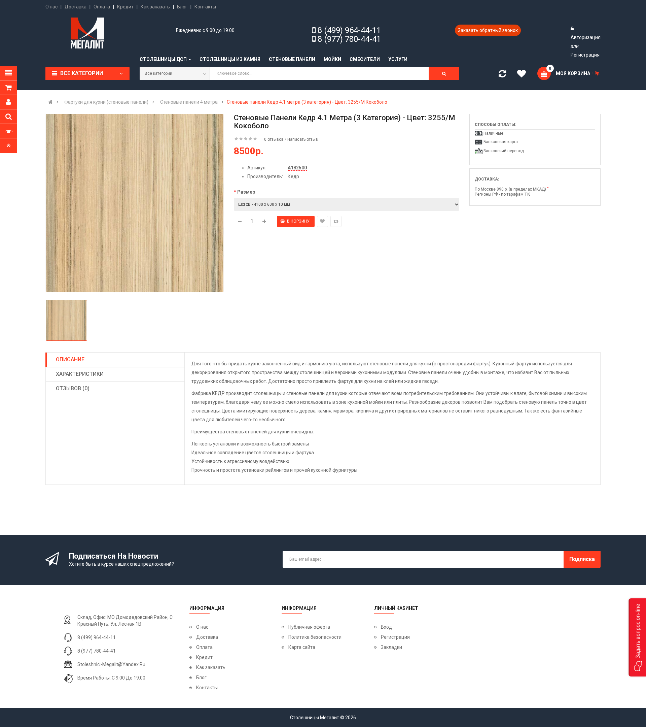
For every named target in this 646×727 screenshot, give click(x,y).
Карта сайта (301, 647)
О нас (51, 6)
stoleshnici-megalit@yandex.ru (111, 664)
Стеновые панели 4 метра (189, 102)
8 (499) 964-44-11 (349, 30)
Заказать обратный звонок (488, 30)
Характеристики (80, 374)
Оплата (102, 6)
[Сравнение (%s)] (502, 75)
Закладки (391, 647)
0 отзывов (274, 139)
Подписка (582, 559)
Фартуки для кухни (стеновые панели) (106, 102)
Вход (386, 627)
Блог (182, 6)
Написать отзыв (302, 139)
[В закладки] (322, 221)
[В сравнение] (336, 221)
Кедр (293, 176)
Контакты (205, 6)
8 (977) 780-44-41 (349, 39)
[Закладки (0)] (524, 74)
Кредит (125, 6)
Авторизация (586, 37)
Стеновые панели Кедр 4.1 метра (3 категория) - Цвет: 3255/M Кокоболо (307, 102)
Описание (70, 359)
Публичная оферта (309, 627)
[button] (637, 637)
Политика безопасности (315, 637)
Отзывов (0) (72, 388)
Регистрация (585, 55)
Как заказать (155, 6)
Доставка (75, 6)
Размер (246, 192)
